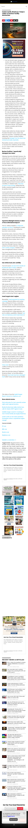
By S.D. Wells (15, 762)
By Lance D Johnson (16, 673)
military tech (12, 448)
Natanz (19, 448)
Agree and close (13, 819)
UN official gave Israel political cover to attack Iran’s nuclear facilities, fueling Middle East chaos (16, 691)
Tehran (4, 451)
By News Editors (16, 724)
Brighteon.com (6, 435)
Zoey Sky (11, 17)
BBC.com (4, 429)
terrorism (9, 451)
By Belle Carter (15, 699)
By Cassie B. (15, 706)
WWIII (10, 453)
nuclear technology (12, 450)
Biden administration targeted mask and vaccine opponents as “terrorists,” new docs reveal (16, 781)
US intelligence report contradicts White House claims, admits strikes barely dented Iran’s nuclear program (16, 678)
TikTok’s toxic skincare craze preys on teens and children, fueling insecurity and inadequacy (16, 750)
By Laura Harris (15, 719)
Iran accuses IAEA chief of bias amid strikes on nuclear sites (15, 697)
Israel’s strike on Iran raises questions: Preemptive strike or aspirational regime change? (13, 418)
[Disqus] (14, 558)
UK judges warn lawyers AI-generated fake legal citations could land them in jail (16, 767)
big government (15, 443)
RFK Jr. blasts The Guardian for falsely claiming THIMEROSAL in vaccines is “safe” (16, 664)
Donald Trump (6, 444)
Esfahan (13, 444)
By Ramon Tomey (16, 666)
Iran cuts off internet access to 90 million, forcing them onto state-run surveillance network (15, 703)
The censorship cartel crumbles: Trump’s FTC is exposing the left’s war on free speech (16, 671)
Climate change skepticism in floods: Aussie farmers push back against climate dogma (16, 743)
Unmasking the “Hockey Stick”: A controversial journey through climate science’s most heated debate (16, 710)
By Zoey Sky (15, 686)
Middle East (5, 448)
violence (14, 451)
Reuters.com (5, 432)
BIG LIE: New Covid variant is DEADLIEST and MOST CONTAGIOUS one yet (15, 774)
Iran (10, 446)
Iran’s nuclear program (8, 247)
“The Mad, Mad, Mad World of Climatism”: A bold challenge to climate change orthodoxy (14, 736)
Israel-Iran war (20, 446)
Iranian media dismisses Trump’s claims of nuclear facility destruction (16, 684)
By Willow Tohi (15, 746)
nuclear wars (21, 450)
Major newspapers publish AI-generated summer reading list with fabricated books (15, 795)
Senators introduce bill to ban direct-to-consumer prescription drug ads (16, 717)
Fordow (18, 444)
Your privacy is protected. (8, 478)
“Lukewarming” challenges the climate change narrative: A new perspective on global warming (16, 729)
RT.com (4, 426)
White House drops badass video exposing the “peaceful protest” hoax (16, 722)
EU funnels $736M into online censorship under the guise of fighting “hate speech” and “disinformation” (16, 788)
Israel (13, 446)
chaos (22, 443)
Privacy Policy (11, 816)
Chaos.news (5, 365)
